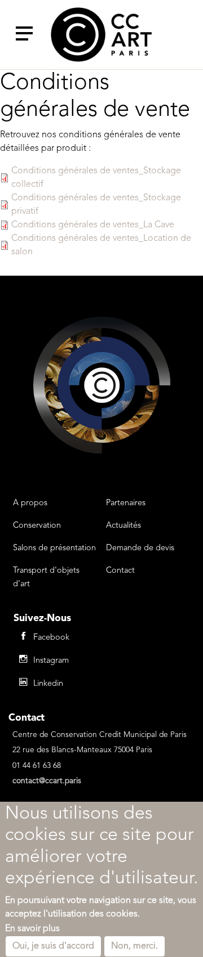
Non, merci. (134, 946)
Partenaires (125, 503)
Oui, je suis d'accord (53, 946)
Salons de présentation (54, 548)
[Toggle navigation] (24, 34)
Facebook (51, 637)
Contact (120, 571)
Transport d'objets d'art (46, 577)
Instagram (51, 661)
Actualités (123, 526)
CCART (101, 35)
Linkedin (48, 684)
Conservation (37, 526)
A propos (30, 503)
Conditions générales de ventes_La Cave (92, 225)
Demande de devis (140, 548)
